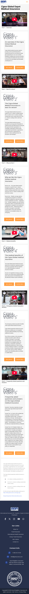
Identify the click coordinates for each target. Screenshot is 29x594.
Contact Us (15, 542)
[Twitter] (9, 519)
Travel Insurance (15, 532)
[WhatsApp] (23, 519)
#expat (4, 496)
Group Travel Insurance (16, 537)
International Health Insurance (16, 534)
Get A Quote (15, 539)
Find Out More (19, 67)
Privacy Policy (22, 592)
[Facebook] (5, 519)
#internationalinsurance (17, 496)
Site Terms (15, 592)
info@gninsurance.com (16, 557)
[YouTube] (18, 519)
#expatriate (8, 496)
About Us (15, 529)
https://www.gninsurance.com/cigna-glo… (12, 492)
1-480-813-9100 (16, 553)
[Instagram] (14, 519)
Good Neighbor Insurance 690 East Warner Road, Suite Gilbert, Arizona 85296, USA (16, 562)
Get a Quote (9, 67)
